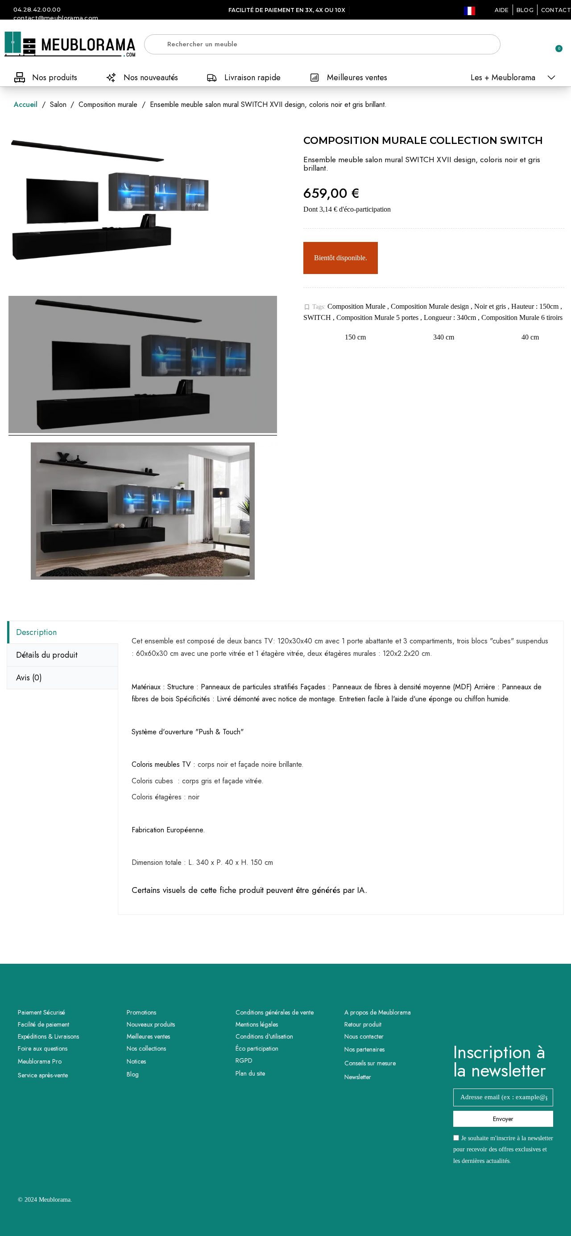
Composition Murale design (431, 306)
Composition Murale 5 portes (378, 317)
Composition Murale (357, 306)
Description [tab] (36, 632)
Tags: (314, 307)
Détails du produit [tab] (47, 655)
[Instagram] (516, 1020)
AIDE (502, 10)
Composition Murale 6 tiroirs (522, 317)
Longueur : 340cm (451, 317)
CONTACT (556, 10)
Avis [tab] (29, 677)
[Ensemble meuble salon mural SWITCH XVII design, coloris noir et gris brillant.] (142, 366)
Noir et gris (491, 306)
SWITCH (318, 317)
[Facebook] (491, 1020)
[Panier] (555, 44)
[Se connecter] (524, 45)
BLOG (525, 10)
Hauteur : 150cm (535, 306)
